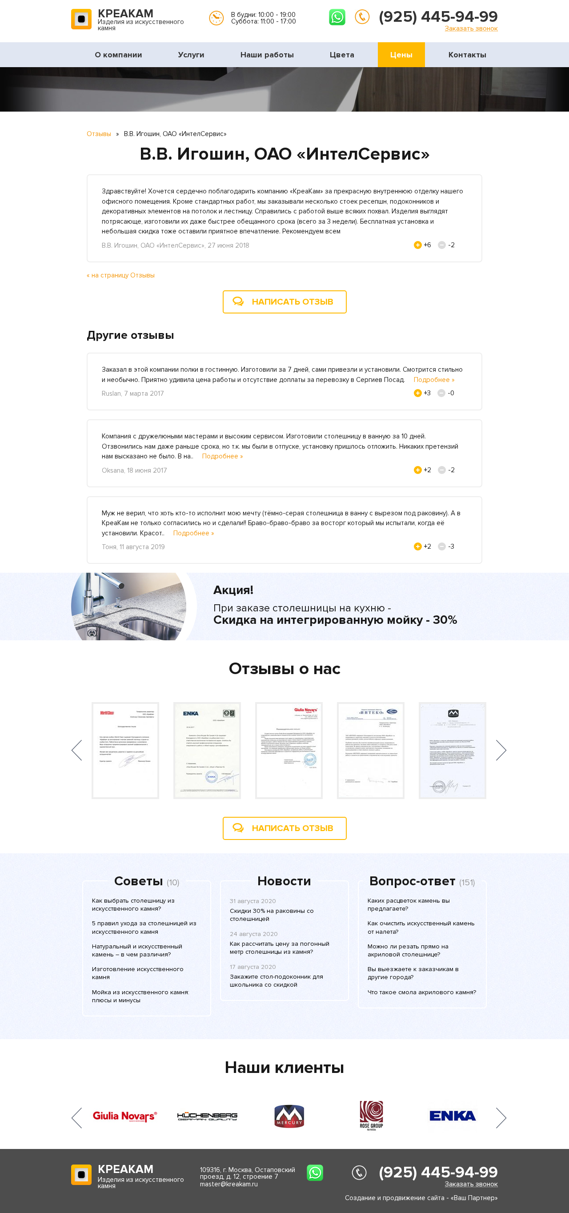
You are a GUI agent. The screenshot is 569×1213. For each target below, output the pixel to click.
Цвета (342, 55)
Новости (284, 881)
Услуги (191, 55)
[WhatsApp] (337, 17)
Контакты (467, 55)
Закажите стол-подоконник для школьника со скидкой (276, 980)
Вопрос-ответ (412, 881)
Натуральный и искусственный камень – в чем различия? (137, 950)
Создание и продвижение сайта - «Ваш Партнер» (421, 1198)
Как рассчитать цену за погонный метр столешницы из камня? (279, 948)
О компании (118, 55)
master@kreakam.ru (229, 1184)
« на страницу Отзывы (121, 275)
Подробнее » (434, 380)
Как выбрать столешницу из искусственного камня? (133, 904)
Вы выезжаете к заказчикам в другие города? (413, 973)
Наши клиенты (284, 1067)
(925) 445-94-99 (438, 17)
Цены (401, 55)
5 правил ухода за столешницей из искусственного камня (144, 927)
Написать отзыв (292, 302)
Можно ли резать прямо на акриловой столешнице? (408, 950)
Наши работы (267, 55)
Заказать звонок (471, 28)
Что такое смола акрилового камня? (422, 992)
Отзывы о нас (285, 668)
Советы (138, 881)
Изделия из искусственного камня (141, 20)
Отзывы (99, 134)
